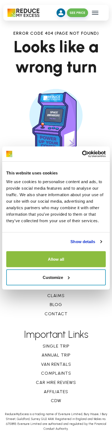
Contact (56, 313)
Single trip (56, 346)
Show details (82, 241)
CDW (56, 400)
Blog (56, 304)
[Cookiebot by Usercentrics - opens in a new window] (82, 153)
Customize (53, 277)
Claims (56, 295)
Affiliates (56, 391)
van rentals (56, 364)
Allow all (56, 259)
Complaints (56, 373)
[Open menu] (95, 13)
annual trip (56, 355)
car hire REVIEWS (56, 382)
